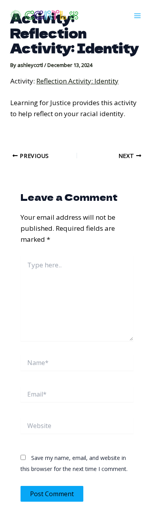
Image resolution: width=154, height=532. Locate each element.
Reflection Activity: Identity (77, 80)
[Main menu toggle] (137, 15)
